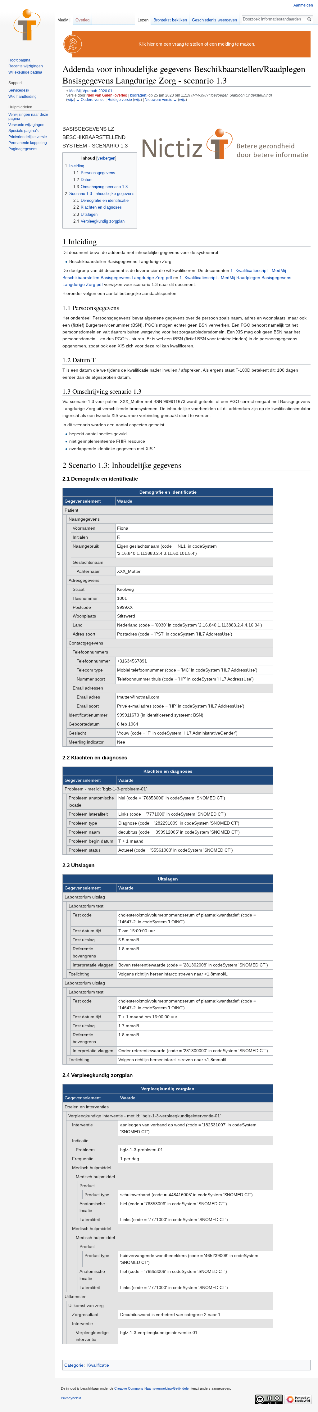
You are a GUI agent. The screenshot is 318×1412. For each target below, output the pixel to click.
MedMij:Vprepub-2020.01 (90, 91)
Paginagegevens (22, 149)
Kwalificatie (98, 1365)
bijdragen (138, 95)
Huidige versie (119, 99)
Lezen (143, 20)
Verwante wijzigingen (26, 125)
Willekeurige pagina (25, 72)
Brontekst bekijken (170, 20)
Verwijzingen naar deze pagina (28, 116)
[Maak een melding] (73, 44)
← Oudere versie (90, 99)
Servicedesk (18, 90)
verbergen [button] (106, 158)
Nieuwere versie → (161, 99)
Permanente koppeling (27, 143)
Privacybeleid (71, 1398)
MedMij (63, 20)
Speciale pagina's (23, 131)
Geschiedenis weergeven (214, 20)
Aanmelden (303, 5)
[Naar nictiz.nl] (225, 143)
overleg (121, 95)
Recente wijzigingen (25, 66)
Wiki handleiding (22, 96)
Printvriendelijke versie (27, 137)
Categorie (74, 1365)
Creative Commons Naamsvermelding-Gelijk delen (152, 1388)
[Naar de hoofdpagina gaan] (27, 25)
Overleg (82, 20)
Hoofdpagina (19, 60)
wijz (70, 99)
